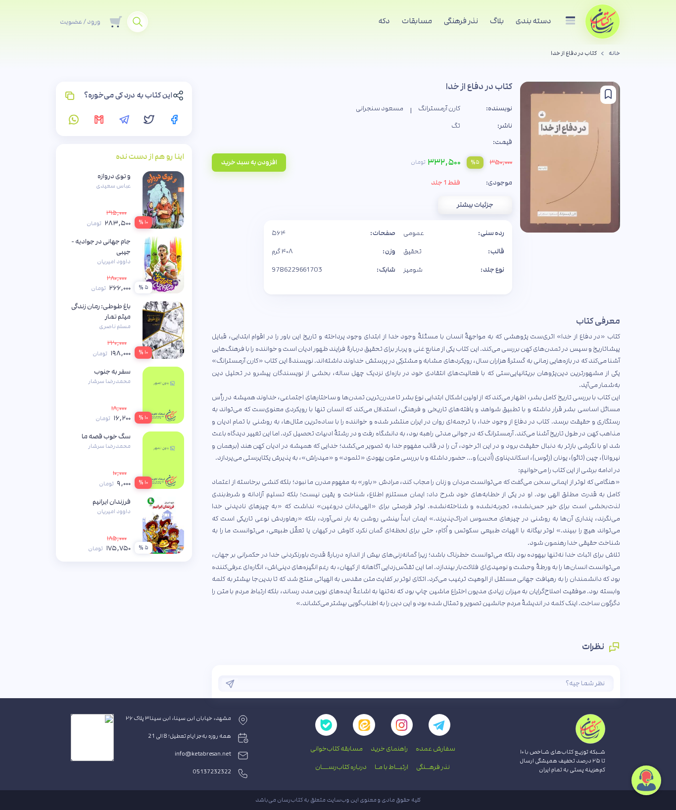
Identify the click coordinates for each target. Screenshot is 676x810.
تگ (455, 125)
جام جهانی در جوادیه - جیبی (101, 246)
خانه (614, 53)
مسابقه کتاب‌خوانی (336, 748)
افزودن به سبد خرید (249, 162)
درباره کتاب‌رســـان (341, 766)
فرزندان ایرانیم (112, 501)
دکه (384, 21)
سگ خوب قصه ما (106, 436)
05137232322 (212, 772)
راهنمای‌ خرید (389, 748)
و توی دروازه (114, 176)
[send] (230, 683)
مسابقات (417, 21)
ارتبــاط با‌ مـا (391, 766)
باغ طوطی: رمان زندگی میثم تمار (101, 311)
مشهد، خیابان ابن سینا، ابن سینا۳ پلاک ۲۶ (178, 718)
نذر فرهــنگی (433, 766)
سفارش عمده (435, 748)
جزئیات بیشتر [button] (475, 204)
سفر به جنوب (112, 371)
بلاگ (497, 21)
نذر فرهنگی (461, 21)
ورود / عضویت (80, 21)
